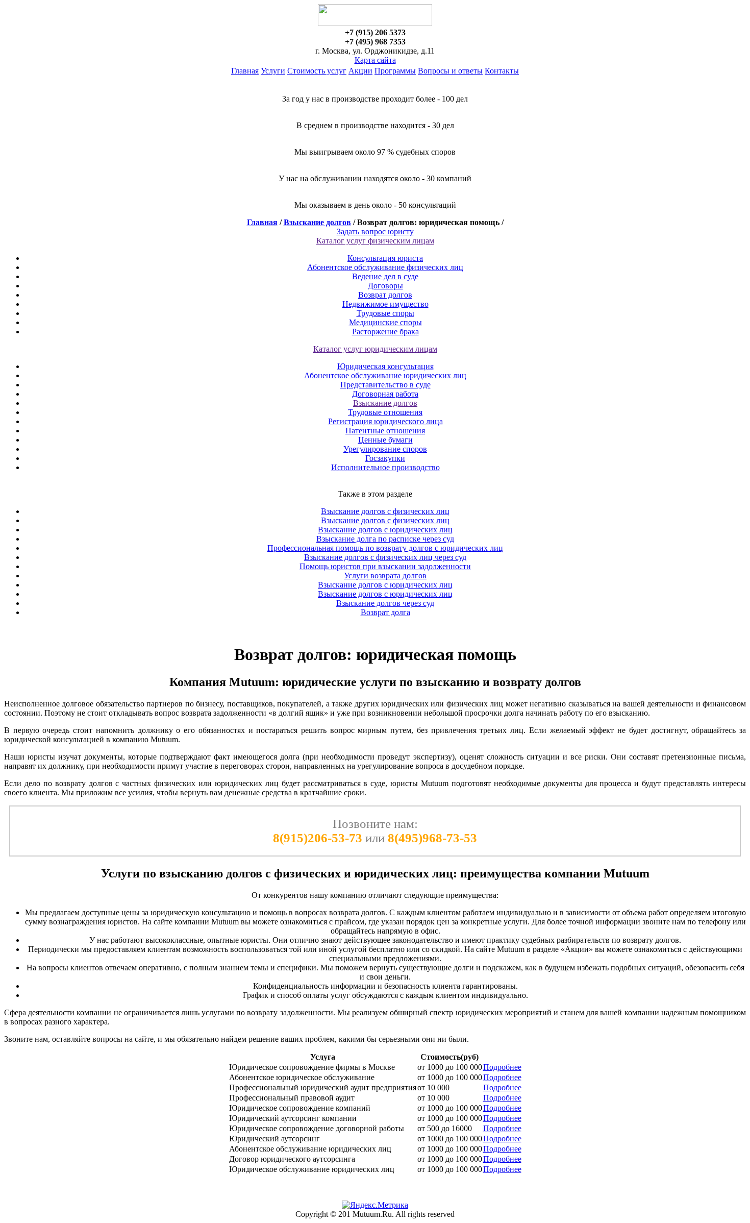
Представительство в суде (385, 384)
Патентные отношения (385, 430)
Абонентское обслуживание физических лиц (385, 267)
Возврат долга (385, 612)
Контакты (502, 70)
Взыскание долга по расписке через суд (385, 538)
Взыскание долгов (317, 222)
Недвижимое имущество (385, 304)
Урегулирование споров (385, 449)
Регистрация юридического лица (385, 421)
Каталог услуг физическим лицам (375, 240)
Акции (360, 70)
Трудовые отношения (385, 412)
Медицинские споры (385, 322)
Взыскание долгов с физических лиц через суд (385, 557)
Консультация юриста (385, 258)
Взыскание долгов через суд (385, 603)
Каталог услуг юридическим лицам (375, 349)
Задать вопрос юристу (375, 231)
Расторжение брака (385, 331)
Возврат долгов (385, 294)
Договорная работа (385, 393)
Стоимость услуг (316, 70)
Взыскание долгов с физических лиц (385, 511)
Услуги (273, 70)
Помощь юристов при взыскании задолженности (385, 566)
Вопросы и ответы (450, 70)
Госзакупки (385, 458)
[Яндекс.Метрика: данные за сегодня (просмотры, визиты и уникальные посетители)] (375, 1205)
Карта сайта (375, 60)
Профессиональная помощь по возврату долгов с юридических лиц (385, 548)
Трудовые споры (385, 313)
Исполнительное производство (385, 467)
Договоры (385, 285)
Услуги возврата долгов (385, 575)
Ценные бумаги (385, 439)
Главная (245, 70)
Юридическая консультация (385, 366)
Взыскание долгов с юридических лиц (385, 529)
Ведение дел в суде (385, 276)
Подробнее (502, 1067)
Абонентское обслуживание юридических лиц (385, 375)
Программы (395, 70)
